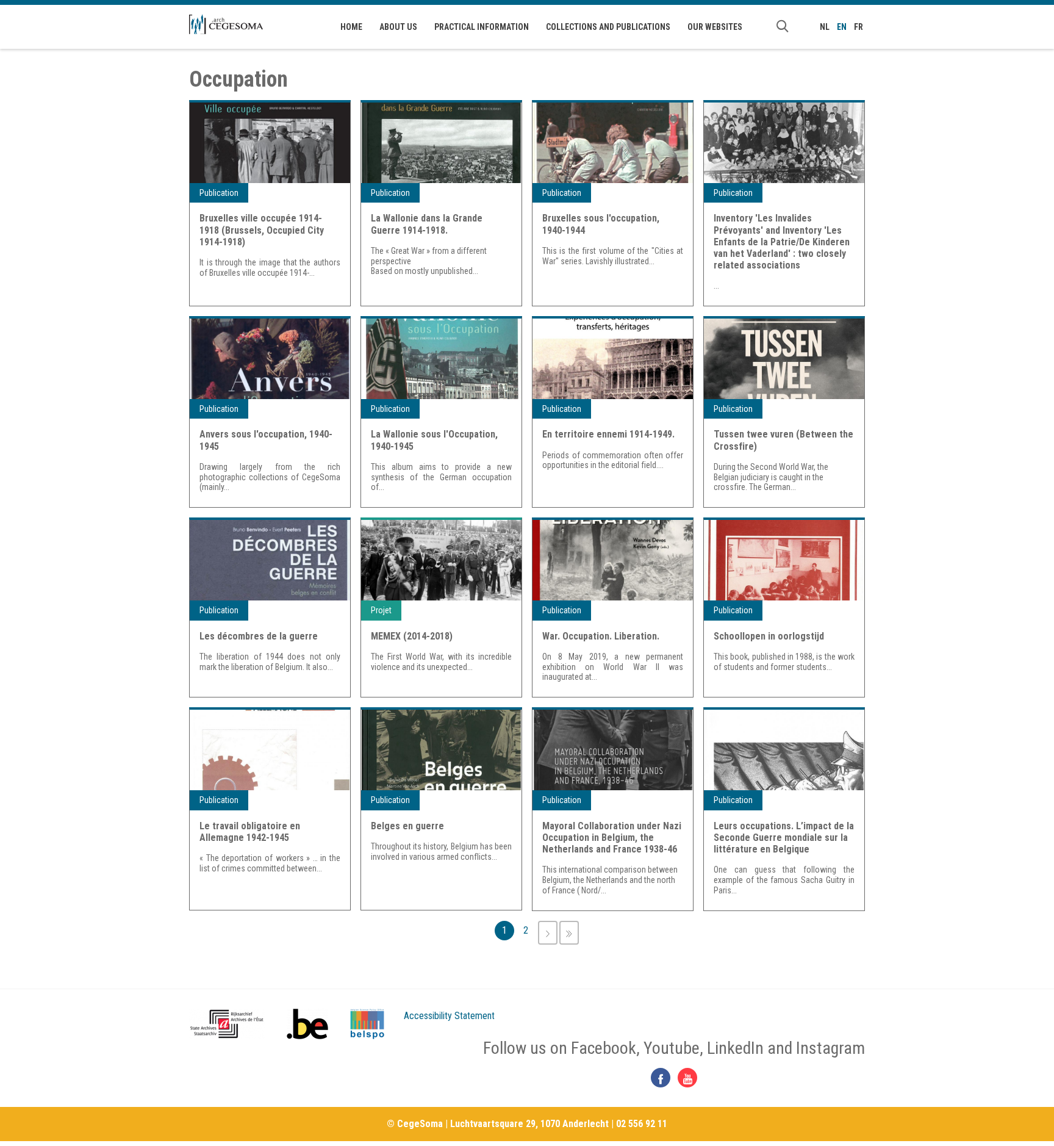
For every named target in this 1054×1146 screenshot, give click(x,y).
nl (825, 27)
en (842, 27)
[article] (270, 203)
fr (858, 27)
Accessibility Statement (449, 1016)
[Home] (226, 24)
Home (351, 27)
